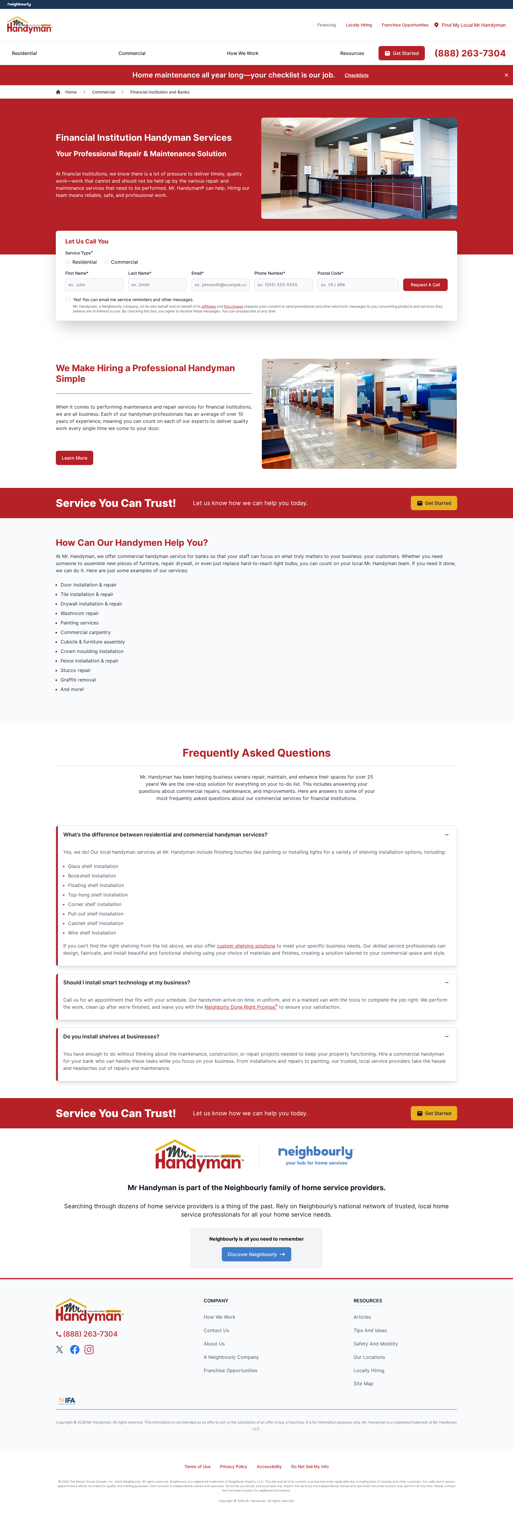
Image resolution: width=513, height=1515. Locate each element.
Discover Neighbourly (252, 1254)
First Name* (76, 273)
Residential (84, 262)
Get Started (438, 503)
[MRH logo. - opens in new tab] (30, 24)
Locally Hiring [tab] (359, 24)
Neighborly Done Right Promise (241, 1007)
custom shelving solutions (246, 946)
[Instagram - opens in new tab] (89, 1349)
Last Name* (139, 273)
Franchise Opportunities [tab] (405, 24)
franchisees (233, 306)
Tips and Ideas (370, 1330)
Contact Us (216, 1330)
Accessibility (269, 1466)
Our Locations (369, 1357)
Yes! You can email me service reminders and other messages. (133, 299)
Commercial (124, 262)
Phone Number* (269, 273)
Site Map (363, 1383)
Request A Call (425, 284)
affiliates (209, 306)
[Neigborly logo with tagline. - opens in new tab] (316, 1156)
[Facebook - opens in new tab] (75, 1349)
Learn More (74, 458)
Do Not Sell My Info (310, 1466)
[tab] (469, 25)
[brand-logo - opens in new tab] (200, 1155)
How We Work (219, 1317)
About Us (214, 1344)
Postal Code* (330, 273)
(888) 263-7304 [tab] (470, 53)
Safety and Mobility (376, 1344)
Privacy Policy (233, 1466)
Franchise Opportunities (230, 1370)
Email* (197, 273)
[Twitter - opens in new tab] (60, 1349)
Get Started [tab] (406, 53)
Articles (362, 1317)
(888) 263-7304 (90, 1334)
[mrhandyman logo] (107, 1310)
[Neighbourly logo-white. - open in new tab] (19, 4)
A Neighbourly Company (231, 1357)
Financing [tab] (326, 24)
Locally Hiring (369, 1370)
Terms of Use (197, 1466)
